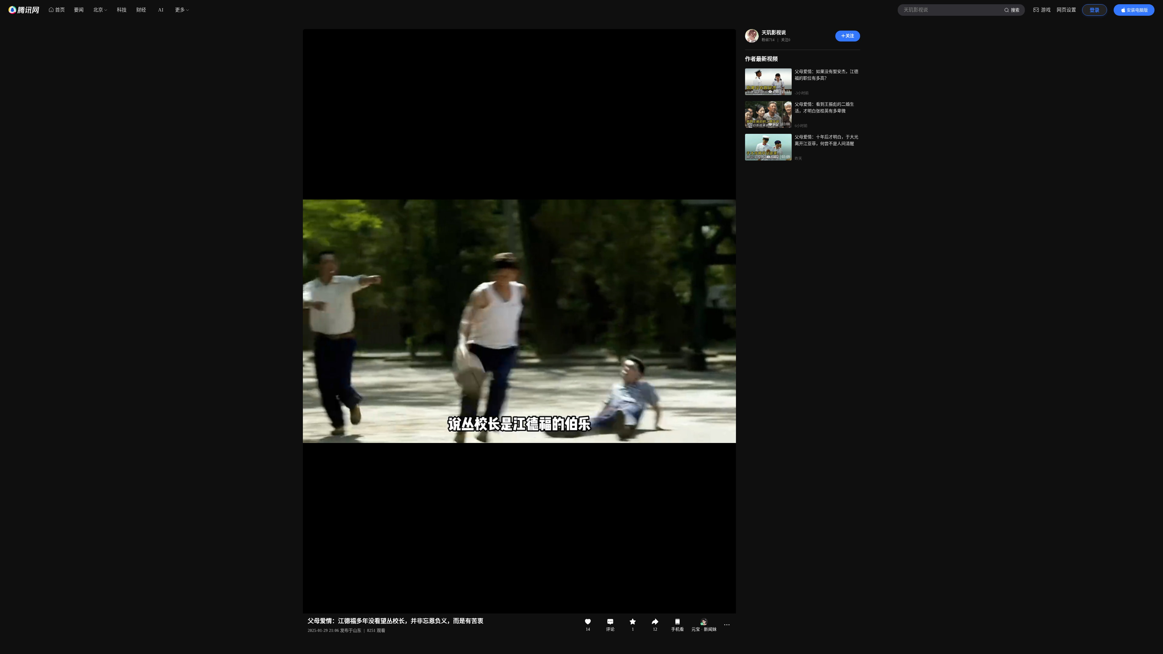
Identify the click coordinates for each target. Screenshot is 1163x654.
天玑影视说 (774, 32)
